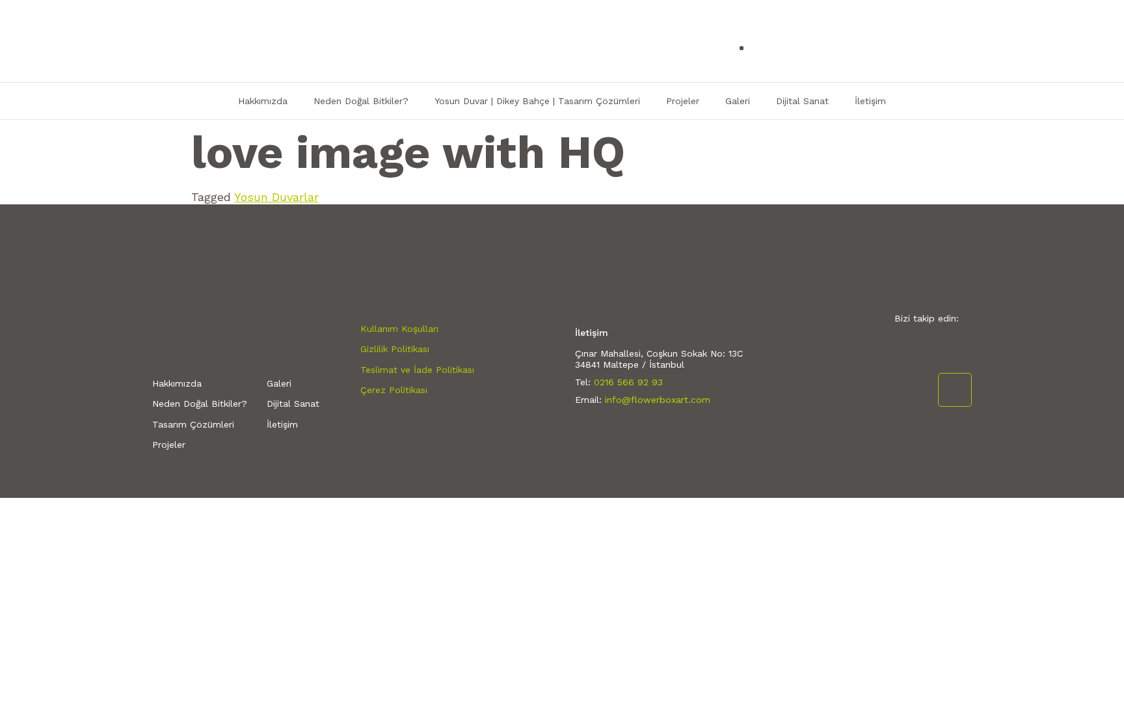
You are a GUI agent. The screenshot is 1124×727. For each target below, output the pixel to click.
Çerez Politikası (393, 390)
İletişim (870, 101)
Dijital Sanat (802, 101)
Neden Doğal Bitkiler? (361, 101)
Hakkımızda (263, 101)
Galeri (737, 101)
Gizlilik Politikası (394, 349)
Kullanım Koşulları (399, 328)
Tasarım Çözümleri (193, 424)
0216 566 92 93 (628, 382)
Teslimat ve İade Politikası (417, 369)
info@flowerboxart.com (657, 399)
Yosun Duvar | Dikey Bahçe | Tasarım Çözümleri (537, 101)
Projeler (682, 101)
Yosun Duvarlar (276, 197)
